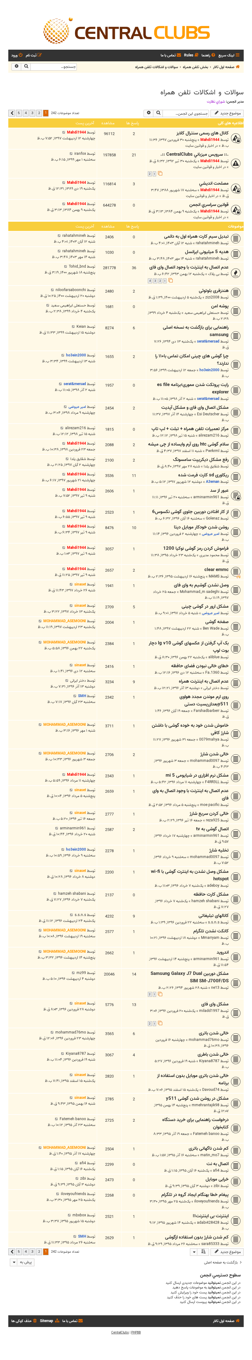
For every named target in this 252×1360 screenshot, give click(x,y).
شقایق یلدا (211, 466)
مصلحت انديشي (214, 183)
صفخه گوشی (217, 622)
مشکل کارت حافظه (211, 894)
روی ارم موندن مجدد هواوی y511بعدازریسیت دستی (204, 700)
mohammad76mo (204, 1040)
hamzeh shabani (205, 901)
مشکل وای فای (215, 1004)
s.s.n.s (213, 922)
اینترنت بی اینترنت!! (211, 1216)
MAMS (214, 576)
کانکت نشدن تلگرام (211, 931)
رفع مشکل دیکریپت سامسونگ (201, 459)
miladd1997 (209, 1011)
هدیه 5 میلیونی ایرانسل (207, 252)
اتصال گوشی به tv (212, 829)
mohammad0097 (204, 761)
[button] (11, 113)
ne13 (215, 988)
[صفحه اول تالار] (126, 30)
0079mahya (209, 739)
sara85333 (210, 1244)
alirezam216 (209, 435)
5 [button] (19, 112)
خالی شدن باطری (213, 1054)
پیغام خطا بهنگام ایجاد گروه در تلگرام (195, 1194)
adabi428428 (208, 1223)
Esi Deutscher (208, 414)
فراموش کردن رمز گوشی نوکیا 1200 (196, 548)
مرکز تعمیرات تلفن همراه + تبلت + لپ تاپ (190, 429)
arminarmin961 (206, 497)
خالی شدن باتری (214, 1033)
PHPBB (136, 1332)
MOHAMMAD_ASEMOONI (64, 621)
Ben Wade (211, 628)
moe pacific (209, 805)
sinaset (80, 584)
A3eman (212, 482)
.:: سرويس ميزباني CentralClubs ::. (194, 154)
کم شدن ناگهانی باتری (209, 1148)
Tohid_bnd (77, 266)
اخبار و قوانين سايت (199, 146)
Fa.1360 (212, 673)
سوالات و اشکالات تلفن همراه (202, 92)
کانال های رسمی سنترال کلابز (202, 133)
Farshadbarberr (206, 711)
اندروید (223, 952)
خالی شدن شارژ (214, 754)
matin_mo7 (209, 1155)
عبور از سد (219, 490)
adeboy (213, 886)
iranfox (80, 154)
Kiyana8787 (209, 1061)
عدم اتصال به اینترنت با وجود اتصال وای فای (189, 267)
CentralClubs (120, 1332)
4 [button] (26, 112)
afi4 (216, 1170)
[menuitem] (209, 55)
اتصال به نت (218, 1164)
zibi (216, 1186)
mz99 (81, 973)
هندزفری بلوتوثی (214, 290)
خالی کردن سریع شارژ (209, 813)
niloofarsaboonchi (71, 290)
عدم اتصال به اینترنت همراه (204, 681)
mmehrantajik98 (205, 1105)
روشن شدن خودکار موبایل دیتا (201, 527)
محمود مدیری (209, 555)
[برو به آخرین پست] (63, 132)
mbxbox (79, 1215)
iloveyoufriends (206, 1201)
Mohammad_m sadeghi (199, 592)
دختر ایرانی (211, 688)
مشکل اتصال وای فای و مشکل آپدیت (195, 407)
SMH (82, 696)
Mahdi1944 (209, 140)
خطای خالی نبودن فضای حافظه (200, 666)
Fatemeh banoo (206, 1134)
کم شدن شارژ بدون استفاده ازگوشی (197, 1237)
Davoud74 (210, 1090)
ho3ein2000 (209, 370)
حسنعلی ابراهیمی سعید (201, 313)
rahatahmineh (207, 243)
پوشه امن (220, 306)
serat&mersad (208, 341)
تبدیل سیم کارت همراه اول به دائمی (196, 236)
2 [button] (39, 112)
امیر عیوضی (77, 407)
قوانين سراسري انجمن (209, 204)
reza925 (212, 820)
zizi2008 (212, 297)
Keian (81, 327)
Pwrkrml (212, 451)
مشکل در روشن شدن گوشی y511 (197, 1098)
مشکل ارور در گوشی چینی (205, 606)
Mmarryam (210, 938)
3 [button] (32, 112)
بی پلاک (213, 274)
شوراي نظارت (216, 101)
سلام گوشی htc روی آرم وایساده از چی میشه (188, 444)
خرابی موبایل (217, 1179)
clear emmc (216, 569)
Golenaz (212, 518)
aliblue (213, 657)
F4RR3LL (212, 782)
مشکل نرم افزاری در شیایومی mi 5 (197, 775)
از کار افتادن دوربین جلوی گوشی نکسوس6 (190, 512)
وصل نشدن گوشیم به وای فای (201, 585)
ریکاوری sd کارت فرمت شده (203, 475)
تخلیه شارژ (219, 850)
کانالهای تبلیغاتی (214, 915)
